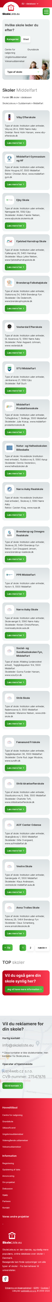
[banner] (11, 9)
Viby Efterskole (25, 117)
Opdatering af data (11, 1169)
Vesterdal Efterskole (29, 326)
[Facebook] (5, 1279)
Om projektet (8, 1182)
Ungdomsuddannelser (16, 57)
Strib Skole (23, 697)
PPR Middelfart (25, 574)
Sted (26, 39)
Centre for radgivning (12, 1115)
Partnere (6, 1201)
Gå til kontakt (12, 1085)
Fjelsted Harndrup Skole (31, 241)
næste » (42, 947)
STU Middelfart (26, 368)
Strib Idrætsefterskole (30, 783)
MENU (46, 11)
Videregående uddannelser (15, 1140)
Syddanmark (24, 103)
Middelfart (38, 103)
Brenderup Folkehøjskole (31, 282)
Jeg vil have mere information (23, 989)
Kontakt (6, 1207)
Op (8, 947)
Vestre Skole (24, 866)
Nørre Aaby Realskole (29, 489)
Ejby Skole (22, 199)
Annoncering (8, 1176)
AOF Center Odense (28, 824)
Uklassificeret (9, 1127)
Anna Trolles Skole (27, 907)
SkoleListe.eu (9, 103)
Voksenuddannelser (15, 61)
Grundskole (33, 49)
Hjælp (5, 1195)
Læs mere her (14, 143)
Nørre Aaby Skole (27, 609)
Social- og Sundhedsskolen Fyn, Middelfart (29, 652)
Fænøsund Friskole (28, 742)
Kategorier (13, 39)
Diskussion (7, 1188)
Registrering (8, 1163)
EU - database (29, 4)
